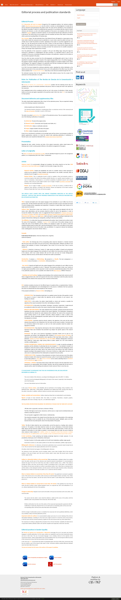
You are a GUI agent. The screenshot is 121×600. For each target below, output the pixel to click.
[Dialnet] (84, 147)
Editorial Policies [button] (39, 4)
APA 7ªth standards (57, 564)
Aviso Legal (33, 588)
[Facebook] (82, 77)
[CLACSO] (82, 138)
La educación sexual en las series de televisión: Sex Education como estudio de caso (86, 49)
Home (6, 4)
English (78, 17)
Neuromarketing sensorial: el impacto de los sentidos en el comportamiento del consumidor (86, 35)
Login (118, 1)
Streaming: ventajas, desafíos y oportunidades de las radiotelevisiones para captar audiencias (87, 56)
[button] (79, 203)
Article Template (57, 557)
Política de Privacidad (25, 588)
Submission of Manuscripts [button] (27, 4)
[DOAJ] (82, 170)
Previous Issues (68, 4)
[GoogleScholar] (82, 155)
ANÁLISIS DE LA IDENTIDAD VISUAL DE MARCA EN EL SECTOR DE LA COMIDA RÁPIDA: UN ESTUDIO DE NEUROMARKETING (87, 42)
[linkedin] (77, 77)
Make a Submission (81, 24)
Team (47, 4)
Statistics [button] (52, 4)
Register (113, 1)
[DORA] (84, 186)
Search (115, 4)
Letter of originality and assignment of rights (37, 557)
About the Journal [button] (14, 4)
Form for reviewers (32, 564)
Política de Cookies (41, 588)
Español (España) (80, 15)
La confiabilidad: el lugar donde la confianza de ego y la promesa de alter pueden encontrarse (86, 63)
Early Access (60, 4)
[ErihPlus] (81, 177)
